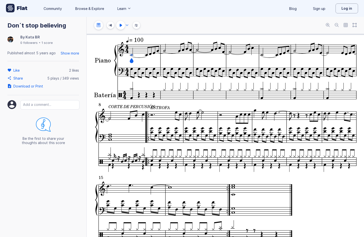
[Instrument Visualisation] (136, 25)
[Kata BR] (10, 39)
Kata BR (33, 37)
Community (53, 8)
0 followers (29, 43)
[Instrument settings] (98, 25)
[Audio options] (127, 25)
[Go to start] (110, 25)
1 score (47, 43)
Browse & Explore (89, 8)
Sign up (319, 8)
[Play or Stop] (120, 25)
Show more (70, 53)
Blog (293, 8)
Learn (121, 8)
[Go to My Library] (16, 8)
